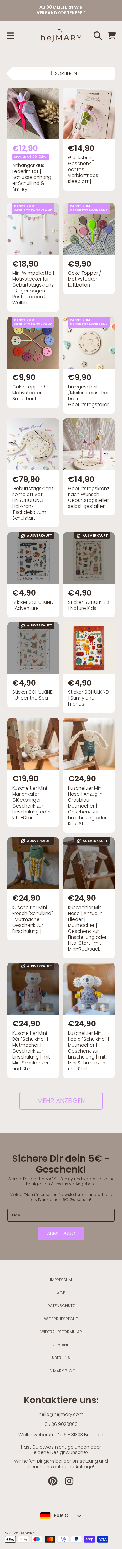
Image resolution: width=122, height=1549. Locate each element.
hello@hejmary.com (61, 1414)
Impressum (61, 1279)
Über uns (61, 1357)
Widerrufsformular (61, 1331)
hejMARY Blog (61, 1370)
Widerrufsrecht (61, 1318)
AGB (61, 1293)
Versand (61, 1345)
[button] (10, 35)
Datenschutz (61, 1305)
